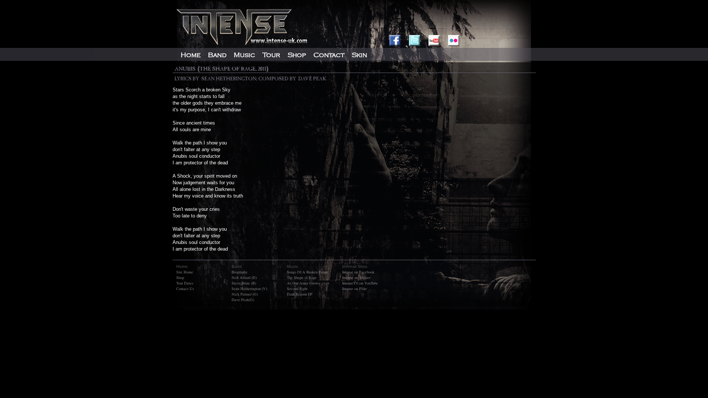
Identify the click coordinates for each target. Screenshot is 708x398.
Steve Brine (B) (244, 283)
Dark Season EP (299, 294)
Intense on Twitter (356, 277)
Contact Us (185, 288)
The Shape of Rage (302, 277)
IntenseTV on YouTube (360, 283)
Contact (328, 55)
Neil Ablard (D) (244, 277)
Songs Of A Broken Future (308, 272)
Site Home (184, 272)
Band (217, 55)
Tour (271, 55)
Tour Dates (184, 283)
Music (244, 55)
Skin (359, 55)
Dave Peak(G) (243, 299)
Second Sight (297, 288)
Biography (239, 272)
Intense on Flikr (354, 288)
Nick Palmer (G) (245, 294)
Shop (180, 277)
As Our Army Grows (303, 283)
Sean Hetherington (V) (249, 288)
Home (191, 55)
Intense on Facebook (358, 272)
